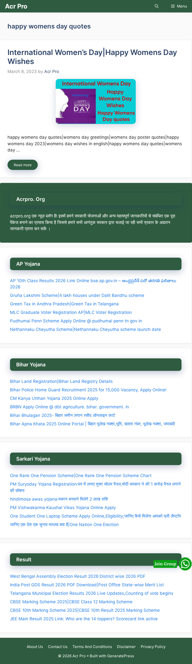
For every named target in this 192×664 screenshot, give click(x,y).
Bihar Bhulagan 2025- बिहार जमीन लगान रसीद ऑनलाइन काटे (62, 415)
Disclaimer (126, 646)
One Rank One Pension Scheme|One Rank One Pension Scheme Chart (81, 475)
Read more (23, 165)
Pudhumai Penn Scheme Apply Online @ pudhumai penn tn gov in (76, 320)
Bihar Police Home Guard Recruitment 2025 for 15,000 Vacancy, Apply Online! (88, 389)
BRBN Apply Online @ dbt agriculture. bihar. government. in (69, 406)
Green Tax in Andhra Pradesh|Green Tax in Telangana (64, 303)
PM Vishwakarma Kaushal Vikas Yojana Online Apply (63, 507)
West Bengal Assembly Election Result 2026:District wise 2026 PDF (78, 576)
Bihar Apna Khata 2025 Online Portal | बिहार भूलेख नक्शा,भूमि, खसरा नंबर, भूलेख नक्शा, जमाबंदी (92, 423)
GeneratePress (120, 656)
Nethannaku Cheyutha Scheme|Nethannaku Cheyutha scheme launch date (85, 329)
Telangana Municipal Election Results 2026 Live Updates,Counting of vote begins (91, 593)
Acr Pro (16, 6)
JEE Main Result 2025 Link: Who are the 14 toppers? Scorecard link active (84, 618)
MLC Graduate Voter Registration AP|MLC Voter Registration (71, 312)
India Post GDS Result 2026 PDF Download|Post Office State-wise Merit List (87, 584)
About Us (35, 646)
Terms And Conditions (92, 646)
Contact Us (58, 646)
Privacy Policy (153, 646)
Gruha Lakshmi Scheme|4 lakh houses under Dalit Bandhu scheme (77, 295)
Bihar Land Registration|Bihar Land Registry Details (61, 381)
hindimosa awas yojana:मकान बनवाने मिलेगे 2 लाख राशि (59, 499)
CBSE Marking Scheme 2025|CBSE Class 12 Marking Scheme (71, 601)
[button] (156, 6)
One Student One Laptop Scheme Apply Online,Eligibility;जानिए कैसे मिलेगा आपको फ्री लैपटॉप (95, 516)
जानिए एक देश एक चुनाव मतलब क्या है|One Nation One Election (64, 524)
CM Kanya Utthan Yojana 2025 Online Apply (54, 398)
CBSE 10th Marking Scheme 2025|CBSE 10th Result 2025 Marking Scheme (85, 610)
